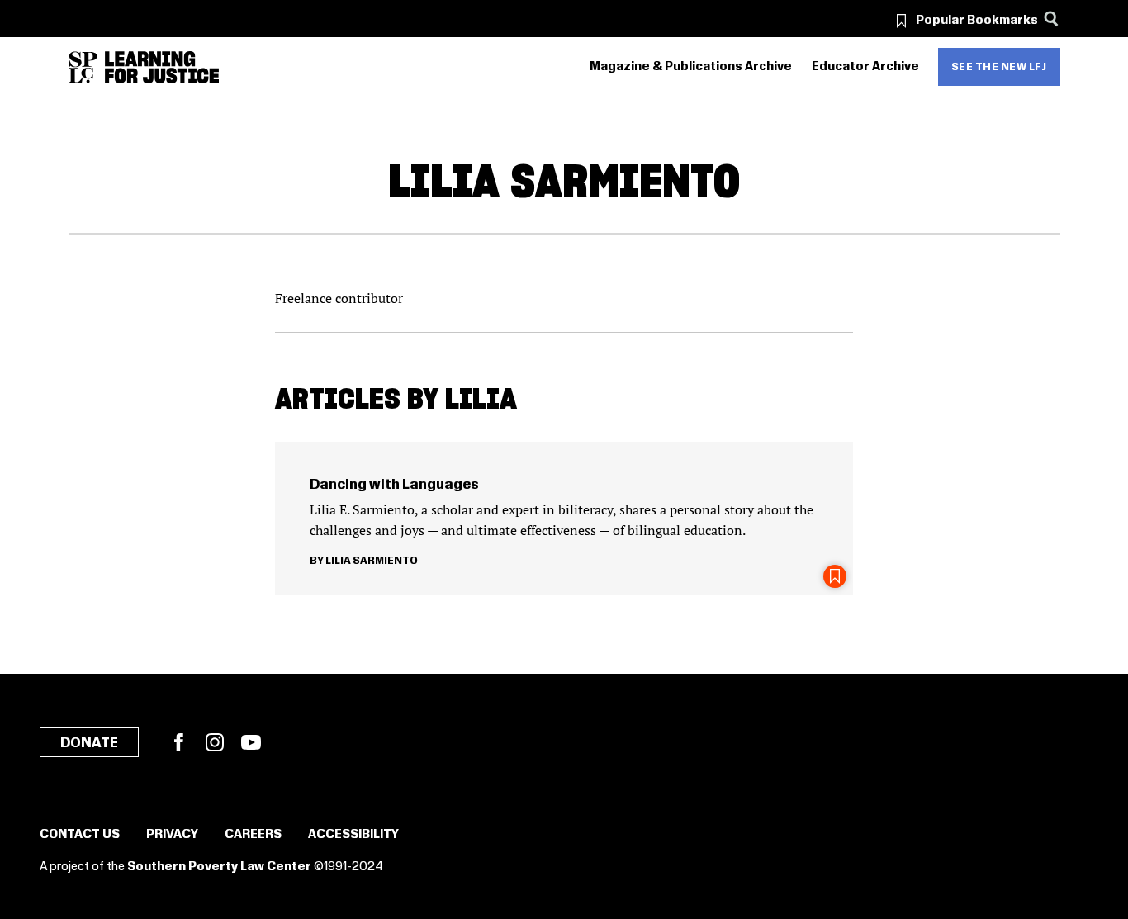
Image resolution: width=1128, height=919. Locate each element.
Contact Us (80, 835)
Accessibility (353, 835)
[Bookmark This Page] (834, 576)
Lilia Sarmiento (371, 561)
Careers (253, 835)
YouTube (251, 742)
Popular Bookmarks (977, 20)
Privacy (172, 835)
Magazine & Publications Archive (691, 67)
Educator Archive (865, 67)
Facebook (178, 742)
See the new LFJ (999, 67)
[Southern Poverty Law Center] (83, 67)
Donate (89, 743)
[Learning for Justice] (162, 67)
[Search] (1051, 18)
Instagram (215, 742)
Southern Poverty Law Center (219, 867)
